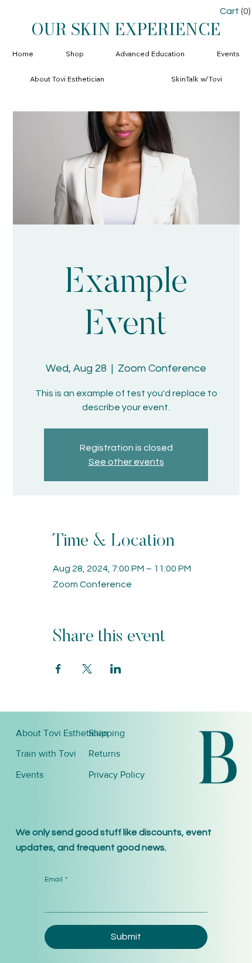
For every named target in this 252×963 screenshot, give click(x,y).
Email (56, 879)
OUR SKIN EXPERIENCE (125, 29)
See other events (126, 462)
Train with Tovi (46, 753)
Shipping (106, 733)
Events (29, 775)
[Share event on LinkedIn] (115, 668)
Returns (104, 753)
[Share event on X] (87, 668)
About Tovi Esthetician (62, 733)
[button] (74, 54)
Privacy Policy (116, 775)
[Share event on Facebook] (58, 668)
